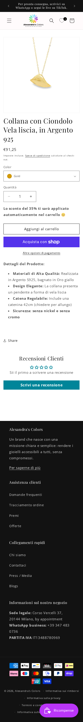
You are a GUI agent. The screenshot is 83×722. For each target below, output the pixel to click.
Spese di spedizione (37, 155)
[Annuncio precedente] (8, 6)
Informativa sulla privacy (44, 698)
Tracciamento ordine (26, 505)
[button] (9, 21)
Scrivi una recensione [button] (42, 385)
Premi (14, 515)
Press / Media (20, 575)
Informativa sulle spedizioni (36, 712)
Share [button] (13, 340)
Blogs (13, 586)
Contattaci (17, 565)
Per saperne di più (25, 467)
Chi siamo (17, 555)
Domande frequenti (25, 494)
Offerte (15, 526)
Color (7, 167)
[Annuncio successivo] (74, 6)
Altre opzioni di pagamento (41, 253)
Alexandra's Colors (27, 691)
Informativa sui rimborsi (62, 691)
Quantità (9, 187)
